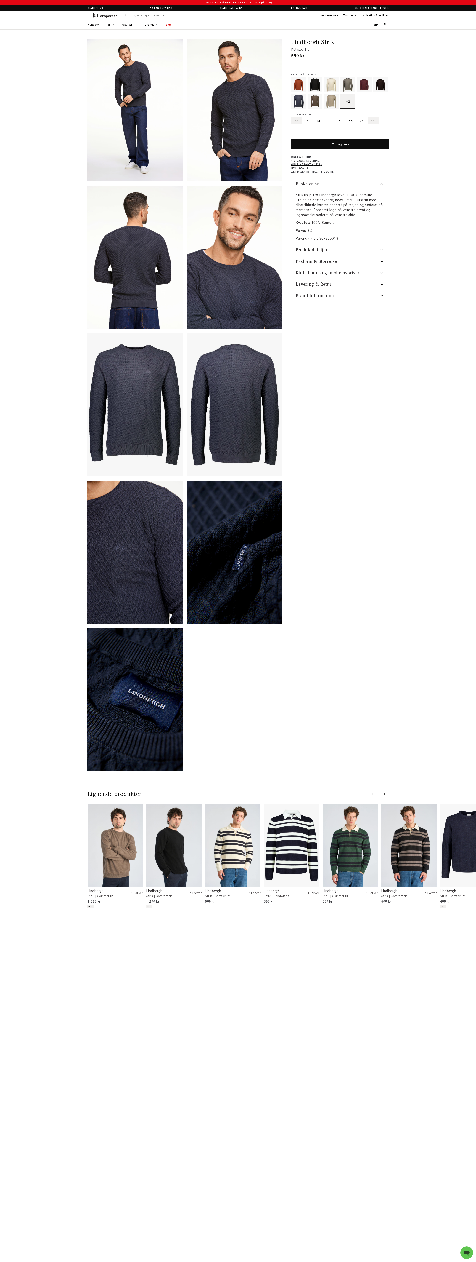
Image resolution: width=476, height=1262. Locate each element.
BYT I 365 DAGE (299, 8)
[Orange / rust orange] (298, 84)
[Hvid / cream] (331, 84)
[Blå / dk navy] (298, 101)
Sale (168, 25)
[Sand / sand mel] (331, 101)
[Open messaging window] (466, 1252)
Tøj (108, 25)
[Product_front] (135, 404)
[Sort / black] (315, 84)
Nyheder (93, 25)
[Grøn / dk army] (347, 84)
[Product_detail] (135, 552)
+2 (348, 101)
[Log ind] (376, 25)
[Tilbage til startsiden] (102, 15)
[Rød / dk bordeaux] (364, 84)
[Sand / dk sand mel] (315, 101)
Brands (149, 25)
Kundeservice (329, 15)
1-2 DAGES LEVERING (161, 8)
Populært (127, 25)
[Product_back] (234, 404)
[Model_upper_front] (234, 110)
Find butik (349, 15)
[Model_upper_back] (135, 257)
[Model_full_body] (135, 110)
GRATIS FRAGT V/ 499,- (231, 8)
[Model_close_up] (234, 257)
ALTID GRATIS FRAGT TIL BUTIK (372, 8)
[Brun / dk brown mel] (380, 84)
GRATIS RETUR (95, 8)
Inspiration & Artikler (375, 15)
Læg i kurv (343, 144)
